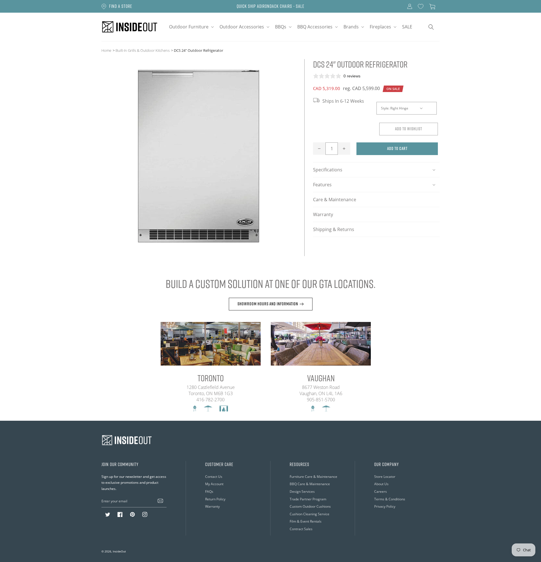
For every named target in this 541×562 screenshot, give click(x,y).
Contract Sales (301, 529)
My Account (214, 484)
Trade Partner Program (308, 499)
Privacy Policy (384, 506)
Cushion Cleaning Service (309, 514)
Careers (380, 491)
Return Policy (215, 499)
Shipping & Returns (333, 229)
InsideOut (119, 551)
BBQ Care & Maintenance (310, 484)
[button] (191, 27)
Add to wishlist (408, 129)
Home (106, 50)
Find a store (120, 6)
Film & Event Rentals (306, 521)
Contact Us (213, 476)
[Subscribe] (160, 501)
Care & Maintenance (334, 199)
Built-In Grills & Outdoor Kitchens (143, 50)
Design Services (302, 491)
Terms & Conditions (389, 499)
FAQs (209, 491)
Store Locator (384, 476)
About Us (381, 484)
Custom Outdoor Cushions (310, 506)
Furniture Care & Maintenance (313, 476)
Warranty (323, 214)
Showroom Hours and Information (268, 304)
